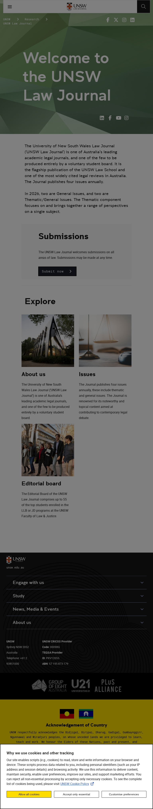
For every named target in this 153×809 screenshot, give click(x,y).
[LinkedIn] (103, 118)
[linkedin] (132, 20)
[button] (57, 271)
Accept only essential (76, 794)
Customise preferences (124, 794)
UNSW (6, 19)
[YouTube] (118, 118)
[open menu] (9, 6)
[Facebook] (109, 20)
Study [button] (19, 595)
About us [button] (22, 622)
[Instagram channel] (126, 118)
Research (32, 19)
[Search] (143, 6)
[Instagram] (124, 20)
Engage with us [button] (28, 582)
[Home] (77, 6)
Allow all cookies (29, 794)
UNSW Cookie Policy (77, 784)
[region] (76, 776)
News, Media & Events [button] (36, 609)
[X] (116, 20)
